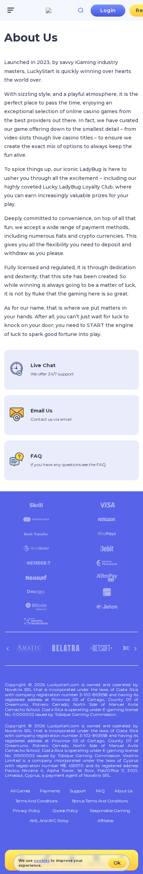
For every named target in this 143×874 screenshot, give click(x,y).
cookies (42, 860)
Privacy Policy (26, 810)
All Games (20, 791)
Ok (117, 863)
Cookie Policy (65, 810)
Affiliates (106, 820)
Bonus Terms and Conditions (100, 801)
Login (108, 10)
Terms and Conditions (36, 801)
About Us (124, 791)
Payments (50, 791)
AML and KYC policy (49, 820)
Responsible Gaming (110, 810)
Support (78, 791)
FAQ (100, 791)
